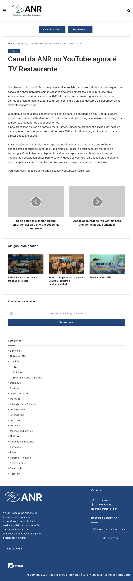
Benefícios (16, 350)
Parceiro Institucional (22, 441)
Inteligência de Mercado (23, 404)
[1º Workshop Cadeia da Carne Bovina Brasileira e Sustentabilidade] (66, 264)
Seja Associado (52, 29)
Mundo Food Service (21, 431)
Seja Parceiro (80, 29)
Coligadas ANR (18, 356)
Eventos (14, 388)
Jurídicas (15, 420)
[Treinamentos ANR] (107, 264)
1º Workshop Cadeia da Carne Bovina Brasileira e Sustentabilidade (66, 280)
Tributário (15, 473)
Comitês (14, 361)
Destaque (15, 382)
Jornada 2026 (18, 409)
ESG (15, 366)
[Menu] (4, 12)
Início (13, 43)
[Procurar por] (128, 12)
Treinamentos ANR (100, 277)
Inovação (15, 398)
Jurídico (17, 372)
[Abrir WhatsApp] (124, 572)
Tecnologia (16, 468)
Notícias (22, 43)
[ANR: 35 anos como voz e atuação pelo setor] (25, 264)
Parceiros (15, 447)
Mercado (15, 425)
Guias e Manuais (19, 393)
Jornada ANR (17, 414)
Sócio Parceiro (18, 463)
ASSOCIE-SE (14, 548)
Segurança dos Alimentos (27, 377)
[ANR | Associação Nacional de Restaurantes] (27, 10)
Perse (13, 452)
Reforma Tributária (20, 457)
